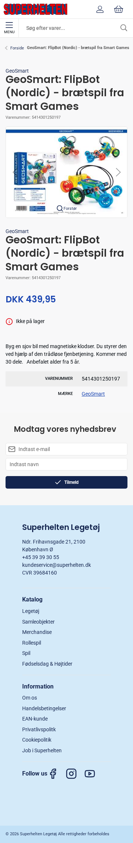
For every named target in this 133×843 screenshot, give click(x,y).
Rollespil (31, 643)
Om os (29, 698)
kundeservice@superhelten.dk (56, 565)
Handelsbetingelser (44, 708)
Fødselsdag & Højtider (47, 664)
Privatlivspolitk (39, 729)
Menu (9, 32)
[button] (66, 172)
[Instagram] (75, 774)
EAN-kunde (35, 719)
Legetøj (30, 611)
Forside (17, 48)
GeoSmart (17, 71)
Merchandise (37, 632)
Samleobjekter (38, 622)
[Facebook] (56, 774)
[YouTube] (93, 774)
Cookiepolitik (36, 740)
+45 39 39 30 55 (40, 557)
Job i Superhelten (42, 750)
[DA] (35, 9)
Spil (26, 653)
